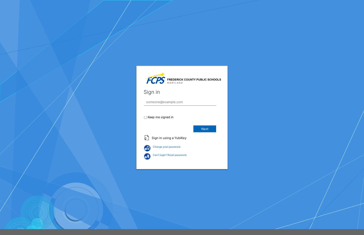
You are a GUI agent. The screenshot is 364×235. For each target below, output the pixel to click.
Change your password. (167, 146)
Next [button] (204, 129)
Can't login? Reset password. (170, 155)
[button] (182, 140)
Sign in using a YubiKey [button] (169, 138)
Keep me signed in (160, 117)
